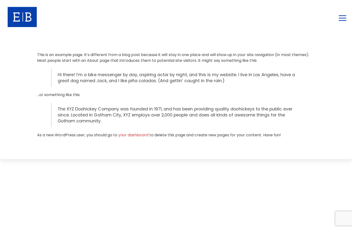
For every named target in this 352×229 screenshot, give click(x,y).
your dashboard (133, 135)
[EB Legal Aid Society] (43, 25)
